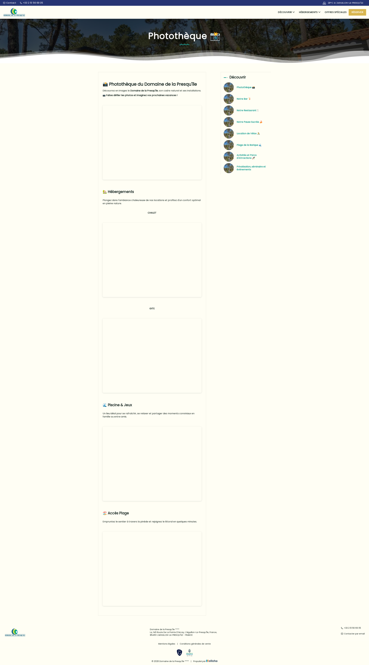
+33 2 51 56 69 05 (352, 628)
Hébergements (308, 12)
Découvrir (285, 12)
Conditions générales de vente (195, 643)
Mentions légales (166, 643)
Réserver (357, 12)
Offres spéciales (336, 12)
